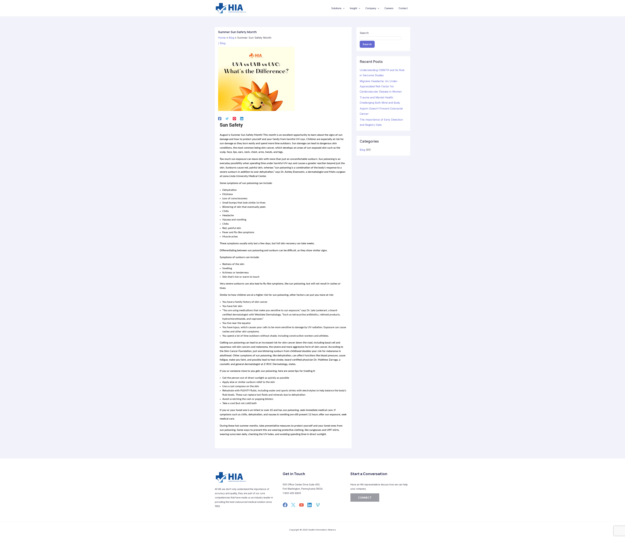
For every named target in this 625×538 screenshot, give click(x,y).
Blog (222, 43)
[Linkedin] (241, 118)
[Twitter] (227, 118)
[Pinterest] (234, 118)
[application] (343, 8)
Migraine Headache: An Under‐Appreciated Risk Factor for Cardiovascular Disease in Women (381, 86)
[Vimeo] (317, 504)
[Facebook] (219, 118)
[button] (364, 497)
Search (364, 33)
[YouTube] (301, 504)
